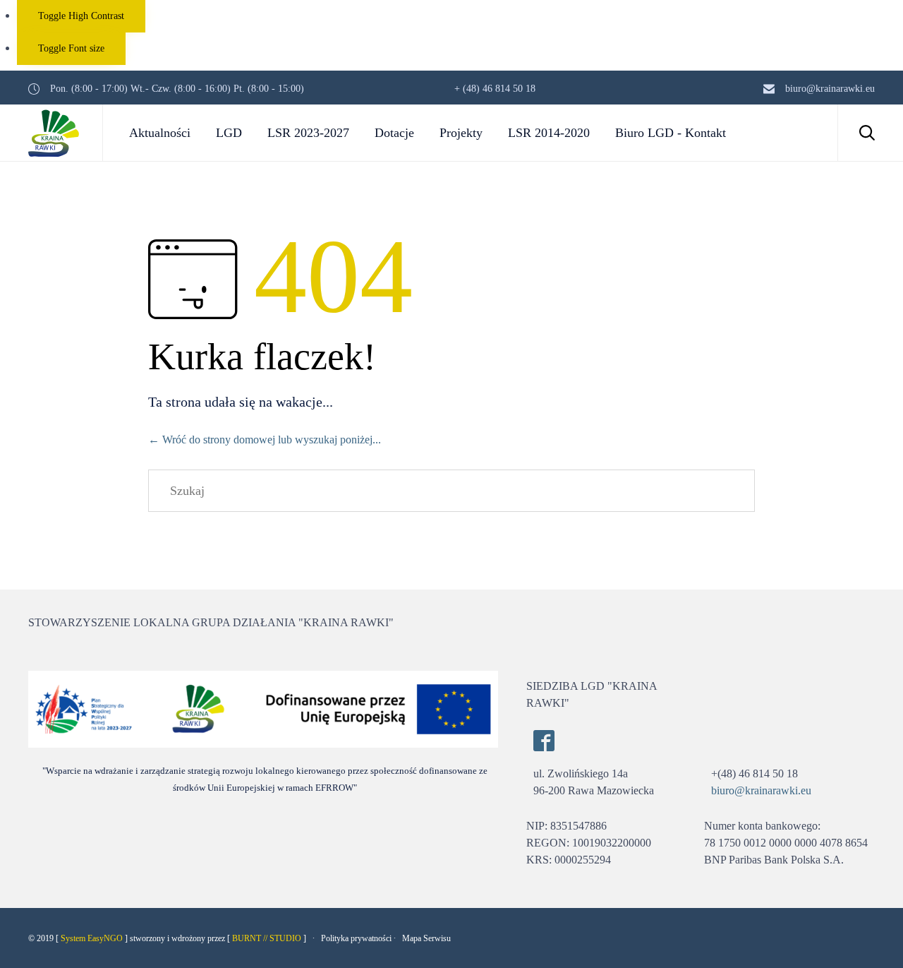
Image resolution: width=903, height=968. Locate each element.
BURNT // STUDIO (266, 938)
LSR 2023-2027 (308, 133)
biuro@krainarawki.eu (761, 790)
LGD (229, 133)
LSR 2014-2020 (549, 133)
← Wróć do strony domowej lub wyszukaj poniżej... (264, 440)
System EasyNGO (92, 938)
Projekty (461, 133)
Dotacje (394, 133)
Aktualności (159, 133)
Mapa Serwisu (426, 938)
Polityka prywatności (356, 938)
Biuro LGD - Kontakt (670, 133)
